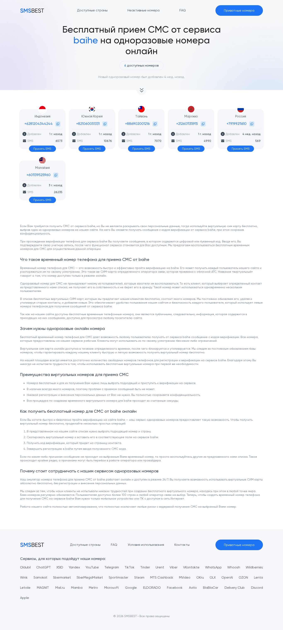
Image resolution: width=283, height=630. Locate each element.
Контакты (182, 545)
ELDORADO (152, 588)
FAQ (114, 545)
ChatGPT (43, 567)
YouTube (92, 567)
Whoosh (233, 567)
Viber (174, 567)
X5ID (59, 567)
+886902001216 (137, 124)
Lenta (258, 577)
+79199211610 (237, 124)
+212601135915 (187, 124)
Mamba (76, 588)
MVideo (184, 577)
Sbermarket (62, 577)
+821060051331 (88, 124)
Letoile (25, 588)
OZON (243, 577)
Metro (93, 588)
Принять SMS (42, 148)
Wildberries (254, 567)
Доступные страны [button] (92, 10)
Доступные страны (85, 545)
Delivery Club (235, 588)
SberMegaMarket (90, 577)
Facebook (175, 588)
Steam (139, 577)
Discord (257, 588)
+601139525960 (39, 175)
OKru (200, 577)
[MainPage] (32, 10)
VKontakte (191, 567)
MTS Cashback (161, 577)
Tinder (145, 567)
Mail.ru (60, 588)
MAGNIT (43, 588)
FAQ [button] (182, 10)
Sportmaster (118, 577)
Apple (24, 598)
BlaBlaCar (210, 588)
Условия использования (146, 545)
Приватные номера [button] (239, 10)
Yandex (74, 567)
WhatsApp (213, 567)
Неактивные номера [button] (143, 10)
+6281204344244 (38, 124)
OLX (213, 577)
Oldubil (25, 567)
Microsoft (111, 588)
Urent (160, 567)
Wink (24, 577)
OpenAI (227, 577)
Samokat (40, 577)
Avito (193, 588)
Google (131, 588)
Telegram (111, 567)
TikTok (129, 567)
